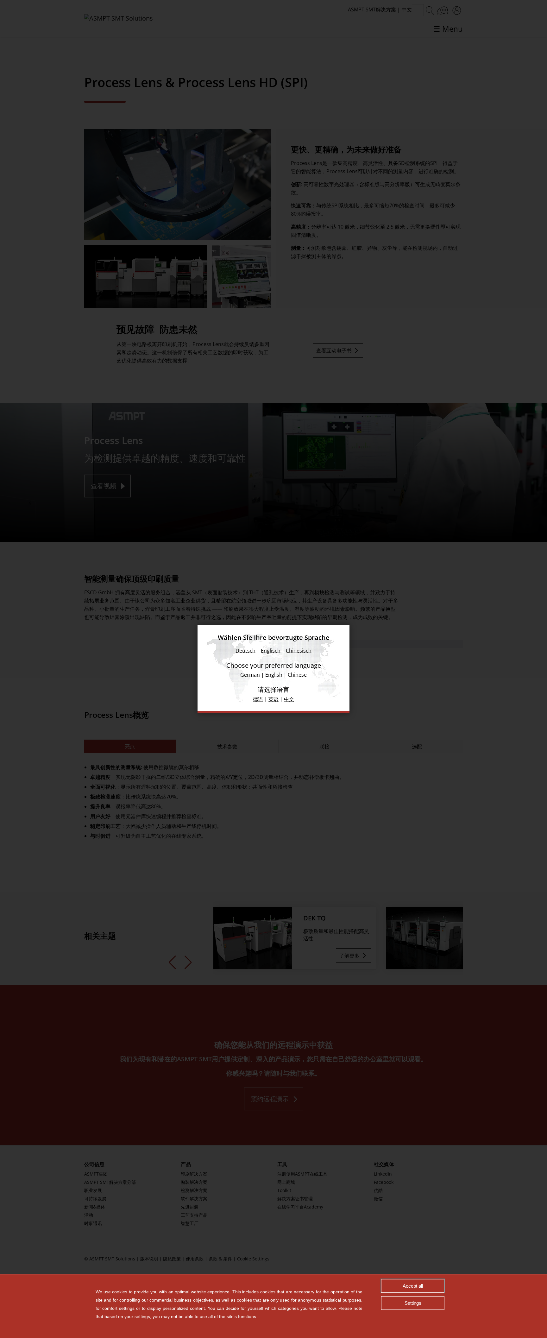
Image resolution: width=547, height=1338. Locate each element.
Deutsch (245, 650)
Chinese (297, 674)
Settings (413, 1303)
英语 (273, 699)
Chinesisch (298, 650)
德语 (258, 699)
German (250, 674)
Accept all (413, 1286)
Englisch (270, 650)
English (273, 674)
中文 (289, 699)
